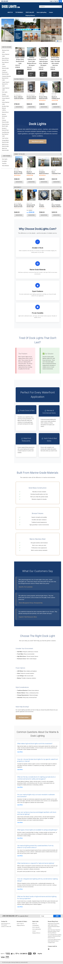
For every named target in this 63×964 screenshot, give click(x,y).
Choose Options (19, 106)
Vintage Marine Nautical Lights (5, 141)
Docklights (4, 161)
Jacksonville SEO (24, 962)
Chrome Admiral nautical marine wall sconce (31, 98)
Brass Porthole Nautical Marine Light (56, 206)
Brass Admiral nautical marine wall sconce (18, 98)
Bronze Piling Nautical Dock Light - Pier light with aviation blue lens (55, 61)
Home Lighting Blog (41, 12)
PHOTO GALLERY (30, 12)
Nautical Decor (5, 112)
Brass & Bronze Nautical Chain (5, 59)
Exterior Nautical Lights (5, 99)
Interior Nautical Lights (5, 103)
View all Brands (5, 165)
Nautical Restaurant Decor (4, 116)
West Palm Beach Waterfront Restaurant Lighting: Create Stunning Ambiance (54, 931)
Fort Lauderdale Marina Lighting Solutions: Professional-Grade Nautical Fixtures (54, 936)
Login (51, 1)
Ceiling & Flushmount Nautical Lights (5, 72)
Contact (51, 12)
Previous (2, 29)
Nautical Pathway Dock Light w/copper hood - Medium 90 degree (43, 61)
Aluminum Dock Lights (5, 51)
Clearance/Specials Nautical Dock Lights (6, 78)
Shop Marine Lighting (37, 141)
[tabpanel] (31, 30)
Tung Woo (4, 163)
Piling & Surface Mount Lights (5, 125)
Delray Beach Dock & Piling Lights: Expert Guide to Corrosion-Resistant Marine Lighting (54, 926)
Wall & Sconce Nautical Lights (5, 145)
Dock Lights (4, 92)
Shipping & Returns (30, 15)
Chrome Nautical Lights (5, 67)
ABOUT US (10, 12)
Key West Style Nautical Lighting (5, 108)
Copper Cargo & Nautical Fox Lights (5, 84)
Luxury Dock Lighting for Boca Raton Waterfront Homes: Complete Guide (54, 941)
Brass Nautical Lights (5, 63)
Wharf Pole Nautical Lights (5, 149)
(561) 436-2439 (4, 1)
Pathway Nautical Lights (5, 121)
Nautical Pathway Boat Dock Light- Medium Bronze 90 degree (31, 61)
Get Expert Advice (23, 717)
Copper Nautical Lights (5, 89)
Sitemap (13, 962)
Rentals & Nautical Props (5, 129)
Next (60, 29)
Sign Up (56, 1)
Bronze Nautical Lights (5, 55)
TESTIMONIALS (19, 12)
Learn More (20, 751)
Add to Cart (19, 72)
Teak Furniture (5, 138)
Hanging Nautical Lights (5, 95)
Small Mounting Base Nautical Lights (5, 134)
